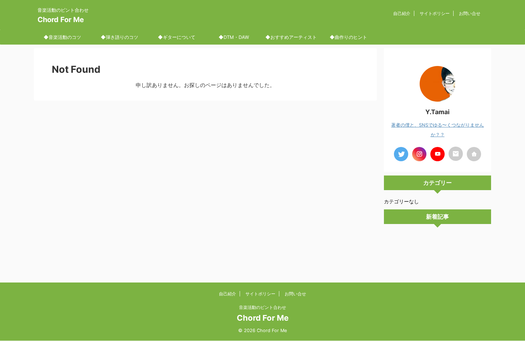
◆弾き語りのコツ (119, 37)
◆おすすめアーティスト (291, 37)
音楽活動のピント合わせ (262, 307)
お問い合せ (469, 13)
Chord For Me (61, 19)
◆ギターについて (176, 37)
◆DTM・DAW (234, 37)
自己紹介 (401, 13)
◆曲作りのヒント (348, 37)
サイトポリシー (435, 13)
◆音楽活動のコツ (62, 37)
